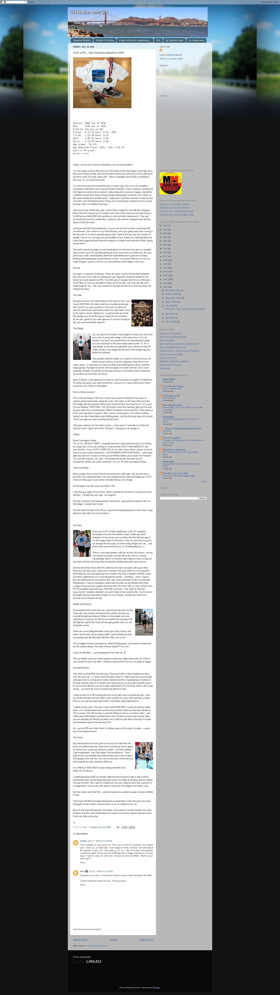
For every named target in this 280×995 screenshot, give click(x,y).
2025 (165, 226)
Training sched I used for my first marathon (179, 351)
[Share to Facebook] (131, 827)
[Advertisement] (107, 972)
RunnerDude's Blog (172, 405)
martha (83, 841)
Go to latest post (196, 40)
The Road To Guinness (174, 450)
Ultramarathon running (170, 365)
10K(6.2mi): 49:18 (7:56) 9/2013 (174, 208)
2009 (165, 287)
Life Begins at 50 (171, 396)
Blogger (156, 988)
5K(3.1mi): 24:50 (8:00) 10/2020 (174, 204)
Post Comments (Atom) (96, 946)
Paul (82, 871)
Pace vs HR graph (83, 150)
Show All (204, 481)
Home (114, 939)
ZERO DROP (169, 379)
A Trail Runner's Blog (173, 386)
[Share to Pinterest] (133, 827)
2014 (165, 268)
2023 (165, 233)
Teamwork (167, 431)
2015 (165, 264)
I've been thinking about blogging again (179, 476)
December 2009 (173, 290)
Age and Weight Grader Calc (173, 347)
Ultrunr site (165, 368)
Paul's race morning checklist (173, 337)
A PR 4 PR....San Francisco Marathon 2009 (185, 309)
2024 (165, 229)
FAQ (158, 40)
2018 (165, 252)
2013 (165, 272)
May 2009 (170, 314)
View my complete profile (171, 59)
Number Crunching (105, 40)
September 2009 (173, 298)
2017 (165, 256)
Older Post (146, 939)
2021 (165, 241)
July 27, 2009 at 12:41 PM (101, 871)
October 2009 (171, 294)
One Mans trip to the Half (175, 473)
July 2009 (170, 306)
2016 (165, 260)
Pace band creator (168, 358)
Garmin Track (81, 153)
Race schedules (167, 340)
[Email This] (122, 827)
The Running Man (172, 438)
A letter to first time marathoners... (135, 40)
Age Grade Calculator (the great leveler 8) (179, 344)
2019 (165, 249)
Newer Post (80, 939)
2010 (165, 283)
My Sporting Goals (174, 40)
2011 (165, 279)
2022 (165, 237)
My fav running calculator (171, 354)
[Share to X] (128, 827)
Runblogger (169, 461)
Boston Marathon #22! (172, 389)
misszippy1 (168, 417)
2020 (165, 245)
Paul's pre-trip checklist (170, 333)
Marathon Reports (82, 40)
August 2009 (171, 302)
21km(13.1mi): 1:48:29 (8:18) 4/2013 (177, 211)
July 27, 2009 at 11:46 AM (100, 841)
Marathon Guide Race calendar (174, 361)
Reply (82, 862)
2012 (165, 275)
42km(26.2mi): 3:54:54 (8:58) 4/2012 (177, 215)
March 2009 (171, 321)
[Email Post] (117, 827)
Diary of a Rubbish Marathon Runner (182, 429)
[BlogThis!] (125, 827)
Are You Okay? (169, 398)
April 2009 (170, 318)
